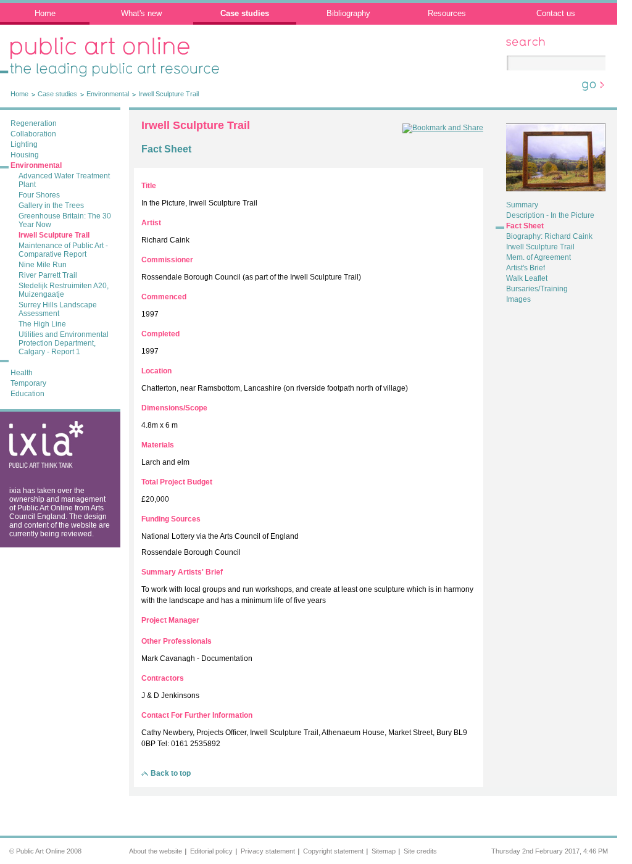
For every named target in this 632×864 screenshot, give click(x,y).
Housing (24, 155)
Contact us (555, 13)
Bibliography (348, 13)
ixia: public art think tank (39, 431)
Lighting (24, 144)
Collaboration (33, 134)
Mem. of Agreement (538, 257)
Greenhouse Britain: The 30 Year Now (65, 220)
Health (21, 372)
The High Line (42, 324)
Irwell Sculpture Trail (168, 94)
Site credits (420, 851)
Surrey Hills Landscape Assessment (58, 309)
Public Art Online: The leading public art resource (105, 49)
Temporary (28, 383)
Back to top (171, 773)
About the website (155, 851)
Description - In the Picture (550, 215)
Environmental (107, 94)
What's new (141, 13)
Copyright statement (333, 851)
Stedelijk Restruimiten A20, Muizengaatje (64, 290)
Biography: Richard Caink (549, 236)
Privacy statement (268, 851)
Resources (447, 13)
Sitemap (384, 851)
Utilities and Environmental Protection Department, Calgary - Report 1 (64, 343)
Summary (522, 205)
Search (518, 41)
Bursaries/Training (537, 289)
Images (518, 299)
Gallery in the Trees (51, 205)
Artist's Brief (525, 268)
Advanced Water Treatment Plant (64, 180)
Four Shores (39, 195)
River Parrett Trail (48, 275)
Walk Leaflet (526, 278)
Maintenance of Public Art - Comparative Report (63, 250)
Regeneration (33, 123)
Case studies (244, 13)
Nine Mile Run (43, 264)
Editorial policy (211, 851)
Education (27, 393)
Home (45, 13)
